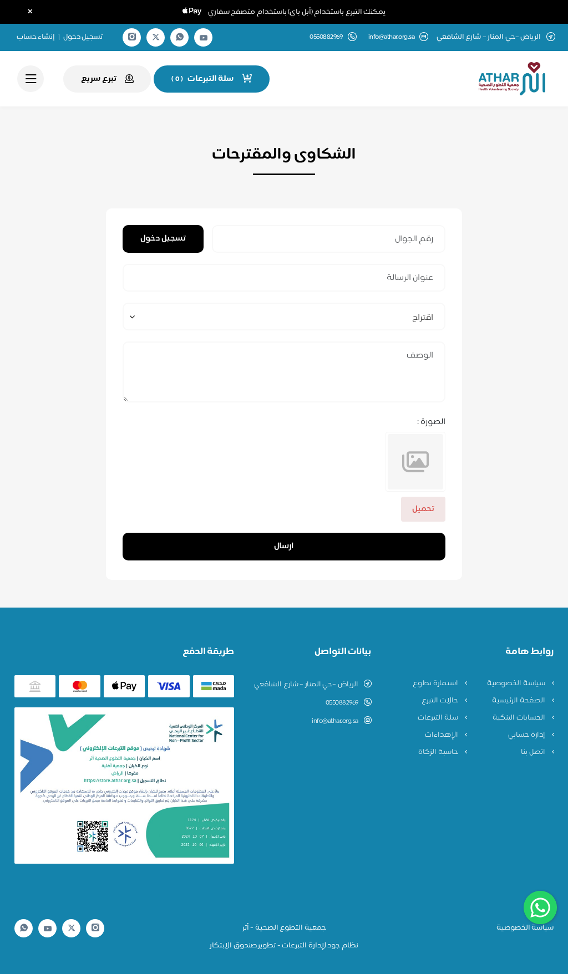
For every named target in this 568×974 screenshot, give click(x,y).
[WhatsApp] (180, 37)
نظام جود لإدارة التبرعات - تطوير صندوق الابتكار (284, 946)
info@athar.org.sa (391, 37)
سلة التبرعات (438, 718)
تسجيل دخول (83, 37)
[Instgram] (132, 37)
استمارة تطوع (436, 683)
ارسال (284, 546)
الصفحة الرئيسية (519, 701)
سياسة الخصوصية (516, 683)
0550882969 (342, 703)
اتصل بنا (533, 752)
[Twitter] (156, 37)
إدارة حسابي (527, 735)
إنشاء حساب (36, 37)
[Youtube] (203, 38)
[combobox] (284, 316)
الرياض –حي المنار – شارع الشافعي (306, 685)
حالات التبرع (440, 701)
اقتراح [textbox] (422, 318)
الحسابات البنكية (519, 718)
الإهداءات (442, 735)
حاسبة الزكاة (438, 752)
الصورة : (431, 422)
